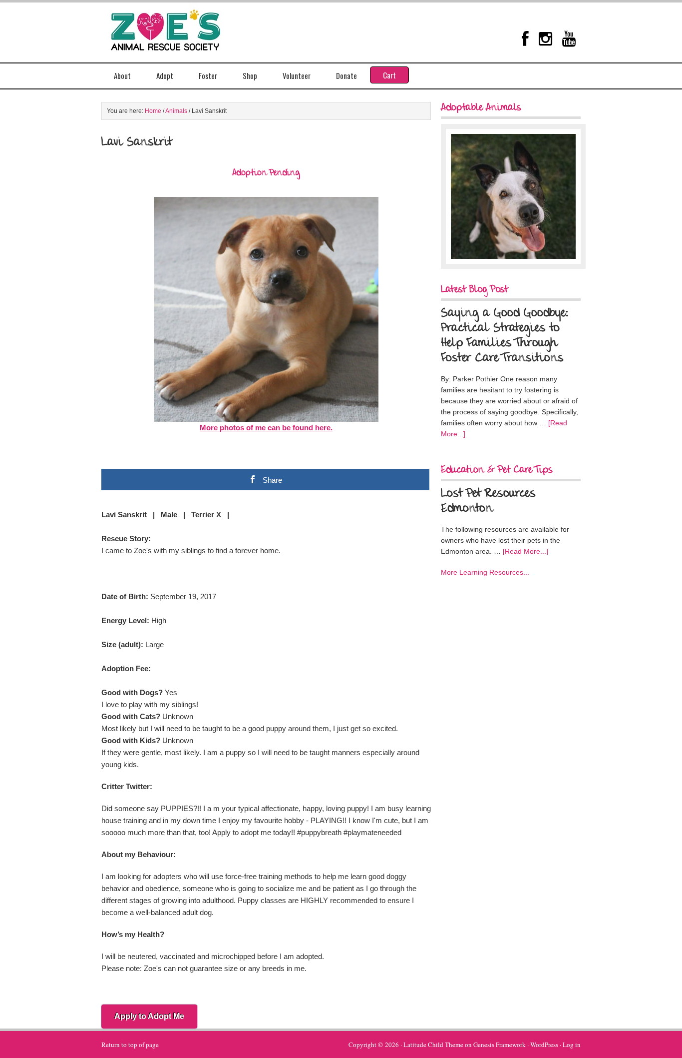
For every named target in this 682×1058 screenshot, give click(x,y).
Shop (250, 75)
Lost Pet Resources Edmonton (488, 501)
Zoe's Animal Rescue (176, 27)
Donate (346, 75)
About (122, 75)
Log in (572, 1044)
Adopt (164, 75)
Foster (208, 75)
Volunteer (297, 75)
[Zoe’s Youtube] (569, 38)
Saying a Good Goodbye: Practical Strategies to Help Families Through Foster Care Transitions (505, 336)
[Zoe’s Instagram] (545, 38)
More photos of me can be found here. (266, 427)
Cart (389, 74)
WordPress (544, 1044)
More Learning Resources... (485, 572)
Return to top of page (130, 1044)
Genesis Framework (499, 1044)
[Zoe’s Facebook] (525, 38)
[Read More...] (525, 551)
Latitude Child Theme (433, 1044)
